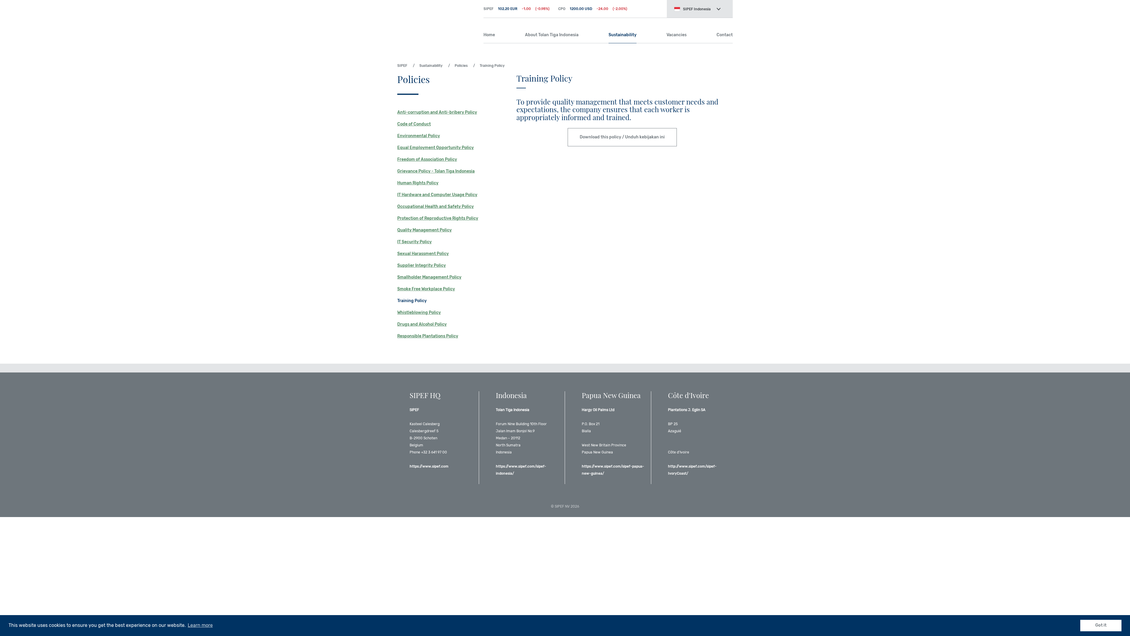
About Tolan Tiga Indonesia (552, 34)
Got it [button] (1100, 625)
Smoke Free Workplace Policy (426, 289)
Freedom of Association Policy (427, 159)
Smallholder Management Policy (429, 277)
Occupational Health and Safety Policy (435, 206)
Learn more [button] (200, 625)
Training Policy (412, 300)
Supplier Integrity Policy (421, 265)
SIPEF (436, 20)
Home (489, 34)
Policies (461, 66)
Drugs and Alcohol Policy (422, 324)
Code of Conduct (414, 124)
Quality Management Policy (424, 230)
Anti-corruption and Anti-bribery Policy (437, 112)
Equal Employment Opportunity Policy (435, 147)
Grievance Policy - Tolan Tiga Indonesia (436, 171)
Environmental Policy (418, 135)
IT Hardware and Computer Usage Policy (437, 194)
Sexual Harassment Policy (423, 253)
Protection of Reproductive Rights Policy (437, 218)
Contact (725, 34)
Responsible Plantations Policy (427, 336)
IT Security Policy (414, 241)
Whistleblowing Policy (419, 312)
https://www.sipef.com (429, 466)
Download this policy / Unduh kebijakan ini (622, 137)
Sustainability (623, 34)
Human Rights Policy (417, 183)
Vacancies (677, 34)
